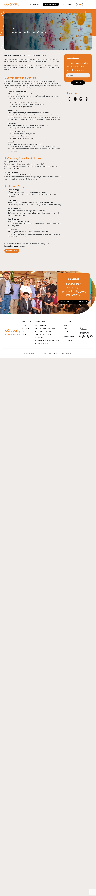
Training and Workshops (43, 331)
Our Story (25, 331)
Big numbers (26, 328)
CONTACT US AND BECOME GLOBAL (72, 302)
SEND (77, 82)
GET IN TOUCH (67, 4)
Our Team (25, 334)
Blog (65, 328)
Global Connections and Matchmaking (48, 340)
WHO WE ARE (34, 4)
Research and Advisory (43, 334)
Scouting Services (41, 325)
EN (81, 4)
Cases (66, 331)
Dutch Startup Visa (41, 343)
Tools (66, 325)
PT (78, 4)
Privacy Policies (29, 353)
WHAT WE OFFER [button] (50, 4)
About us (25, 325)
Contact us (68, 340)
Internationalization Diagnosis (45, 328)
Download (10, 251)
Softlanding (39, 337)
